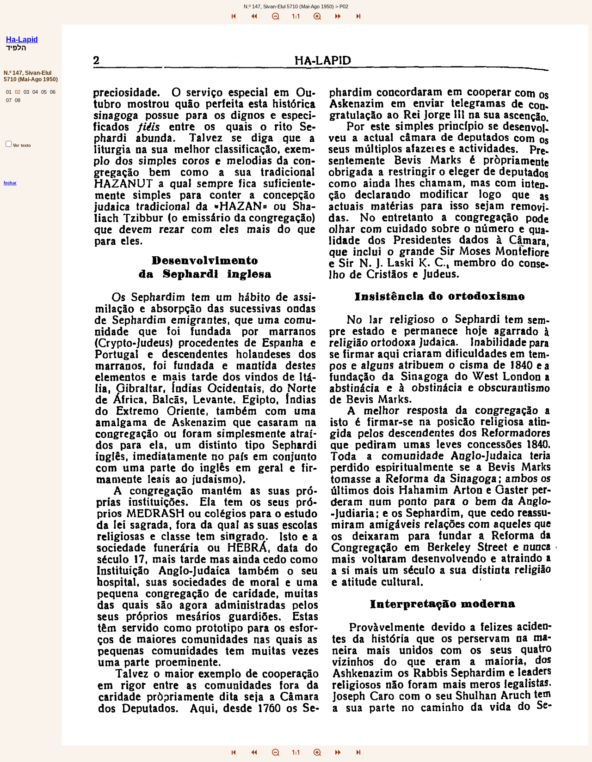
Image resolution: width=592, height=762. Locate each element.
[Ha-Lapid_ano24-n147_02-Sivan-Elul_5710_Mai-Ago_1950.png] (325, 743)
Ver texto (22, 145)
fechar (10, 183)
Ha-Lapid (22, 39)
